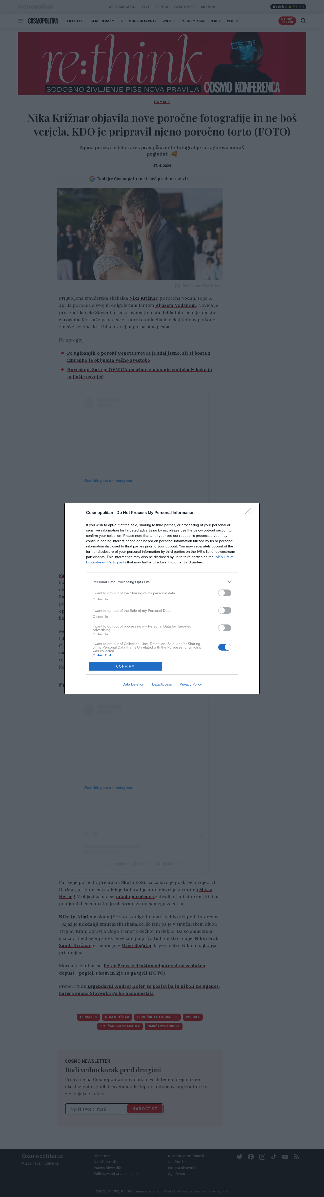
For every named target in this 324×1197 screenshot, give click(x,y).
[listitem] (162, 581)
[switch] (224, 593)
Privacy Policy (191, 684)
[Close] (249, 513)
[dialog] (162, 598)
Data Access (162, 684)
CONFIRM (125, 666)
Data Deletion (133, 684)
